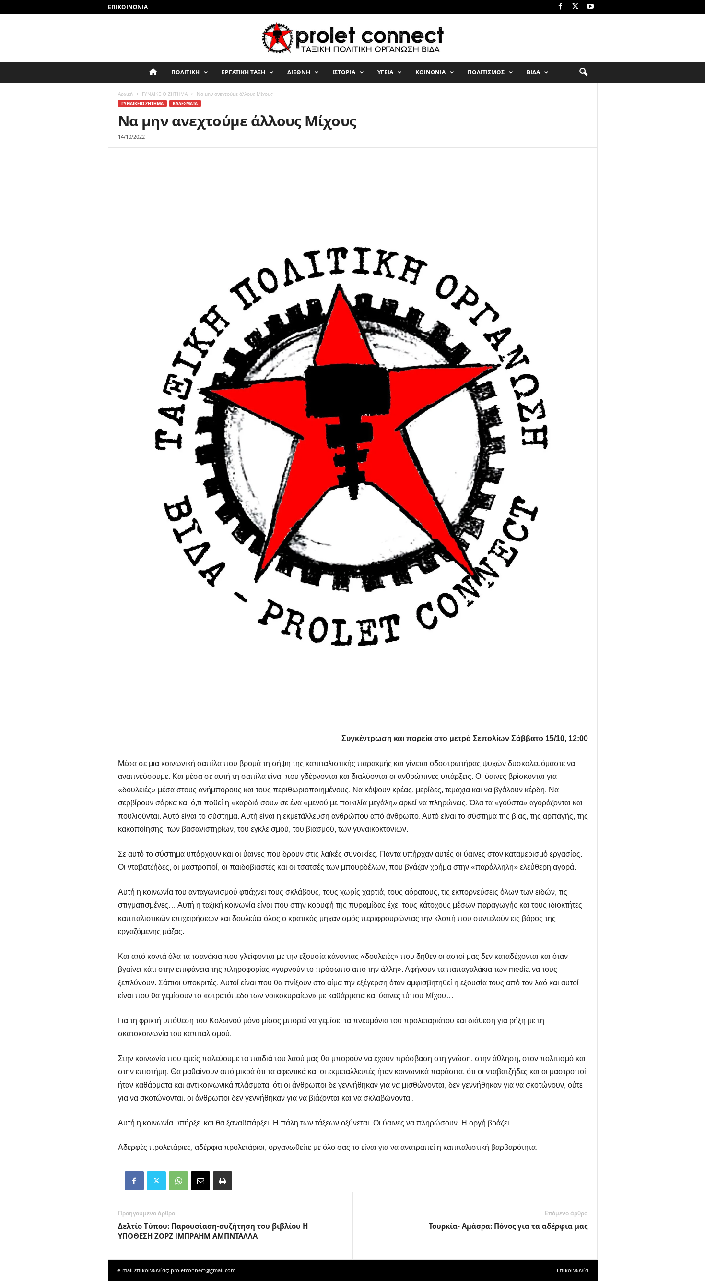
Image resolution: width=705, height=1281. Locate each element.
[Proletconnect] (352, 38)
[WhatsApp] (178, 1180)
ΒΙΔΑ (533, 72)
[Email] (200, 1180)
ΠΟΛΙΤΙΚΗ (185, 72)
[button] (583, 72)
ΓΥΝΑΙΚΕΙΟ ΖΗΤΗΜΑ (165, 93)
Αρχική (125, 93)
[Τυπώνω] (222, 1180)
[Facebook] (560, 7)
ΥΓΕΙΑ (385, 72)
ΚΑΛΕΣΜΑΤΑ (185, 103)
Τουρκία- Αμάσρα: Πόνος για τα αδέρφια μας (508, 1226)
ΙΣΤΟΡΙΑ (343, 72)
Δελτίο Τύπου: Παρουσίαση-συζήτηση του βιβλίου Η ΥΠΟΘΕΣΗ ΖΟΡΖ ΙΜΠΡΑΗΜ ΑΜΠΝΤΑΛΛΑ (213, 1231)
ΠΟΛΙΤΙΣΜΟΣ (486, 72)
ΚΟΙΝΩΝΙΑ (430, 72)
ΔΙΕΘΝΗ (298, 72)
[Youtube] (590, 7)
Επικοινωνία (128, 7)
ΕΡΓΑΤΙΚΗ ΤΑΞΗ (243, 72)
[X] (575, 7)
